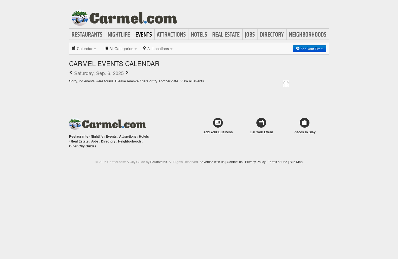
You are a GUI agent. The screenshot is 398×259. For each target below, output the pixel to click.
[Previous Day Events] (71, 72)
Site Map (296, 161)
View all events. (192, 80)
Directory (272, 34)
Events (143, 34)
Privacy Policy (255, 161)
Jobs (250, 34)
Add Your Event (311, 48)
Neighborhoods (308, 34)
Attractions (171, 34)
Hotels (199, 34)
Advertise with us (212, 161)
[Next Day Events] (127, 72)
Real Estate (226, 34)
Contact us (235, 161)
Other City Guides (82, 146)
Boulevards (158, 161)
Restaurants (87, 34)
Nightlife (119, 34)
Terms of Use (277, 161)
